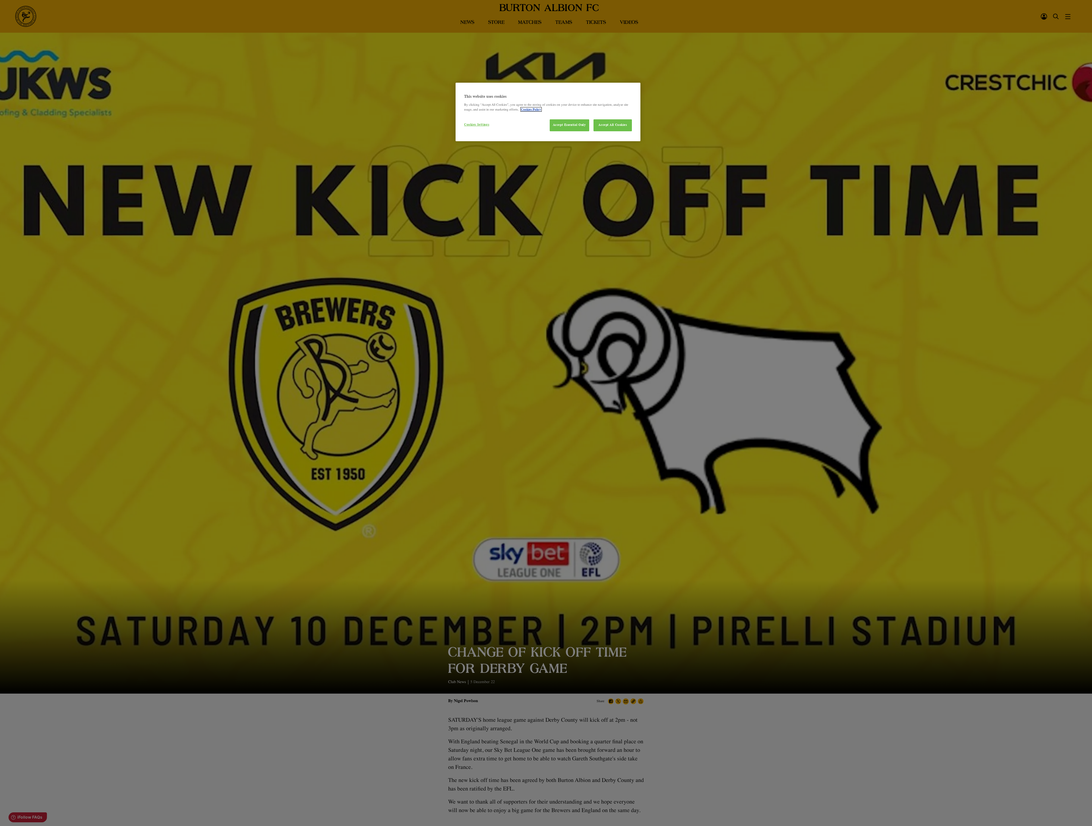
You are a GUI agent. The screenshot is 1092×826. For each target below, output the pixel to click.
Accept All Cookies (612, 124)
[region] (548, 112)
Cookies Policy (531, 109)
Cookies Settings (476, 124)
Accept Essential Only (569, 124)
